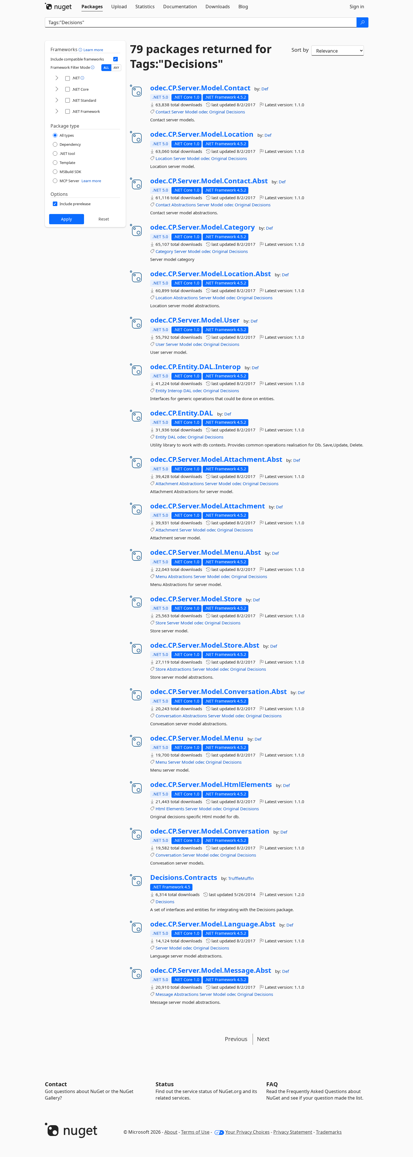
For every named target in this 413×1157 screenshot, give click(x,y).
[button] (81, 49)
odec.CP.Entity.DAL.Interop (195, 366)
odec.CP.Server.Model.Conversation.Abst (218, 691)
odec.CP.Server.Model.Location (201, 134)
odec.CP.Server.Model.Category (202, 227)
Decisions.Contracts (183, 877)
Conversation (168, 715)
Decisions (235, 112)
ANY (116, 68)
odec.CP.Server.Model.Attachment (207, 506)
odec (203, 112)
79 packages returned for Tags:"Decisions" (201, 56)
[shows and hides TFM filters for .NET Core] (57, 89)
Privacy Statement (292, 1132)
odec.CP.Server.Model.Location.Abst (210, 274)
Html (160, 808)
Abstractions (183, 204)
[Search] (362, 22)
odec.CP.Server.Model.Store (196, 599)
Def (264, 89)
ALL (106, 68)
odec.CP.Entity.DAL (181, 413)
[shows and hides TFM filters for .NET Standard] (57, 100)
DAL (187, 390)
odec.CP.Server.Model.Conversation (209, 831)
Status (165, 1084)
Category (164, 251)
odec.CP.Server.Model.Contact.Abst (209, 181)
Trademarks (329, 1132)
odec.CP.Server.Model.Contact (200, 88)
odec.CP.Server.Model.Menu (197, 738)
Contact (163, 112)
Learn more (93, 49)
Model (191, 112)
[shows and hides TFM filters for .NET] (57, 78)
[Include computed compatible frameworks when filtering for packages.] (115, 59)
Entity (161, 390)
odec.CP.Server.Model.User (195, 320)
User (160, 344)
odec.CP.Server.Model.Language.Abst (212, 924)
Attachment (167, 483)
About (170, 1132)
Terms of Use (195, 1132)
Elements (175, 808)
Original (217, 112)
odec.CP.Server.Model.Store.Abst (204, 645)
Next (263, 1039)
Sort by (300, 49)
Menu (161, 576)
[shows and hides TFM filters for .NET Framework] (57, 111)
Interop (175, 390)
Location (164, 158)
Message (164, 994)
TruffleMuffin (241, 878)
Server (177, 112)
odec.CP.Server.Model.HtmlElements (211, 784)
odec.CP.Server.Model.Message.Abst (210, 970)
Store (161, 623)
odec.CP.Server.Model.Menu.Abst (205, 552)
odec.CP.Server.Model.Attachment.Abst (216, 459)
